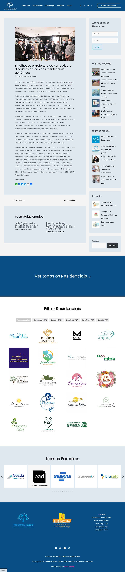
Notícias (18, 76)
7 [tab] (64, 491)
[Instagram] (84, 5)
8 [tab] (66, 491)
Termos (77, 556)
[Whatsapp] (69, 548)
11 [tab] (72, 491)
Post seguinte (71, 200)
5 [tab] (61, 491)
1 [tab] (53, 491)
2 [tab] (55, 491)
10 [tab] (70, 491)
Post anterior (18, 200)
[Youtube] (65, 548)
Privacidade (69, 556)
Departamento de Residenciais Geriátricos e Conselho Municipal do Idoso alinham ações (60, 226)
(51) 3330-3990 (102, 530)
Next (123, 476)
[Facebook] (80, 5)
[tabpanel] (15, 476)
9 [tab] (68, 491)
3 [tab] (57, 491)
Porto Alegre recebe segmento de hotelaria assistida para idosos (26, 225)
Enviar (97, 47)
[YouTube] (88, 5)
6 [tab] (62, 491)
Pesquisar (96, 241)
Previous (2, 476)
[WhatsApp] (92, 5)
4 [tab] (59, 491)
